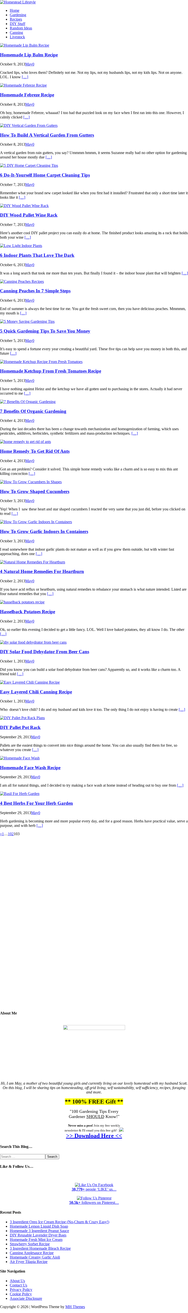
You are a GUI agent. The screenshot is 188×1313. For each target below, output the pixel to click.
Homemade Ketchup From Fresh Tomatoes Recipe (50, 371)
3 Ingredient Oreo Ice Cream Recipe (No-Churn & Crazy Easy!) (59, 1222)
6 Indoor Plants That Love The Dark (37, 255)
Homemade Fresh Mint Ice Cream (36, 1239)
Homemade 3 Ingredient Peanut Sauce (39, 1231)
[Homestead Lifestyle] (18, 2)
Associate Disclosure (26, 1298)
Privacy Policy (21, 1289)
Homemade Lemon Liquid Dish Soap (39, 1226)
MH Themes (75, 1307)
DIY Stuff (17, 24)
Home (14, 10)
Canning (16, 32)
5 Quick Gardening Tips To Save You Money (45, 331)
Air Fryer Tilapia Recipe (28, 1262)
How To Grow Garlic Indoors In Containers (44, 531)
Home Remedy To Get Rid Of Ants (35, 451)
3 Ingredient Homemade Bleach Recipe (40, 1248)
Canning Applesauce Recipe (32, 1253)
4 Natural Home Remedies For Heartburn (42, 571)
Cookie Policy (21, 1294)
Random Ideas (21, 28)
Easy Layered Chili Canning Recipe (36, 691)
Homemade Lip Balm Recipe (29, 54)
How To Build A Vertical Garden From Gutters (47, 135)
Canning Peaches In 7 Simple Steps (35, 290)
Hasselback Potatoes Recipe (27, 611)
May (28, 64)
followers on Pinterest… (94, 1202)
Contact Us (18, 1285)
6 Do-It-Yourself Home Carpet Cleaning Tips (45, 175)
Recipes (16, 19)
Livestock (17, 37)
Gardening (18, 15)
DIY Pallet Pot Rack (20, 727)
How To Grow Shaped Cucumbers (34, 491)
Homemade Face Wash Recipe (30, 767)
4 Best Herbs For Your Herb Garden (36, 803)
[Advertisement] (94, 927)
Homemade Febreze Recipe (27, 94)
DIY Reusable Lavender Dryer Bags (38, 1235)
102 (11, 834)
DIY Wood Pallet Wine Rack (29, 215)
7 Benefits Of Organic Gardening (33, 411)
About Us (17, 1281)
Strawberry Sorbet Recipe (30, 1244)
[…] (25, 77)
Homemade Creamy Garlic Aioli (35, 1257)
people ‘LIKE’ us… (94, 1189)
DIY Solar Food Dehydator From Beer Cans (44, 651)
